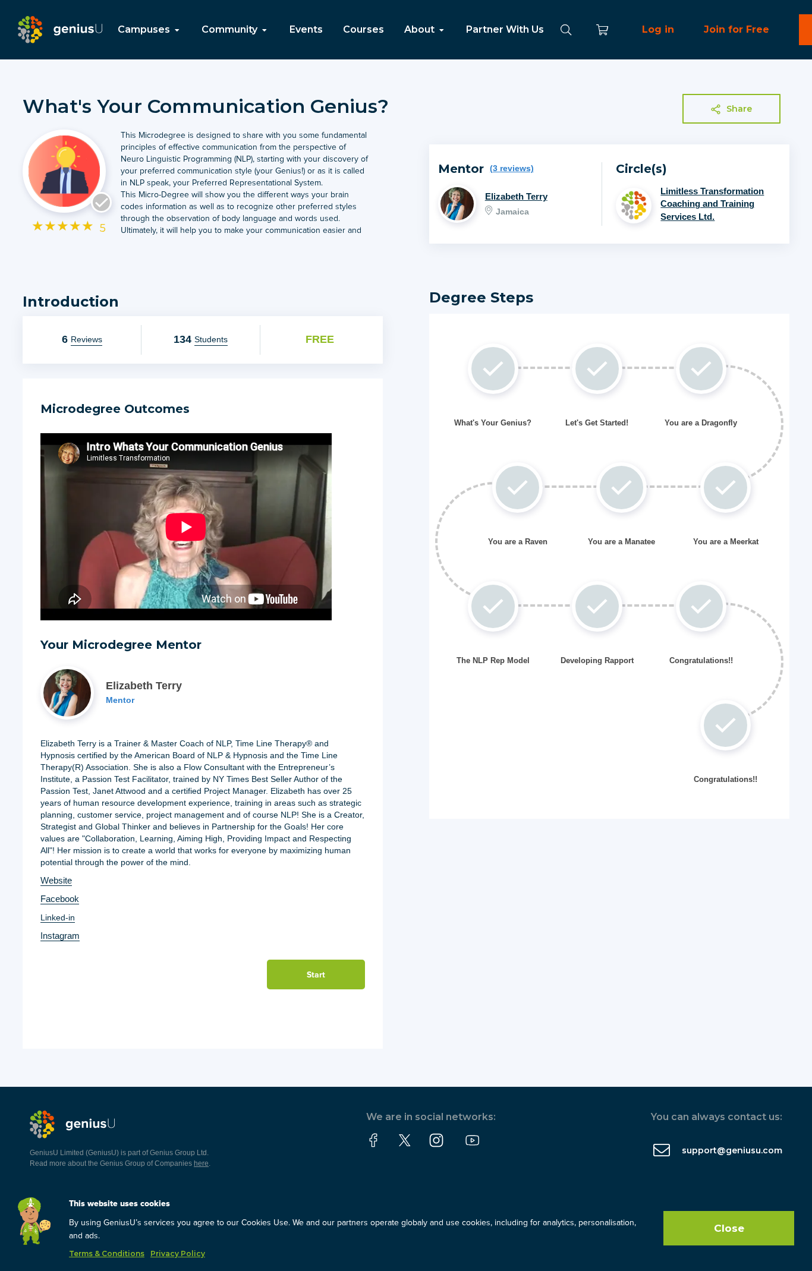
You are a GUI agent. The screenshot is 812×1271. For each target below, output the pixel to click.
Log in (658, 29)
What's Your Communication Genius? (206, 106)
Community (231, 29)
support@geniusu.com (732, 1150)
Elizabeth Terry (516, 196)
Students (211, 339)
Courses (363, 29)
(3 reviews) (512, 168)
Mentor (120, 700)
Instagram (60, 936)
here (201, 1163)
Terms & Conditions (106, 1253)
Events (306, 29)
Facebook (59, 899)
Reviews (86, 339)
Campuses (145, 29)
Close (729, 1228)
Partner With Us (505, 29)
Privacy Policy (177, 1253)
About (420, 29)
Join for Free (736, 29)
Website (56, 880)
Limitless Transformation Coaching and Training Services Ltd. (712, 204)
